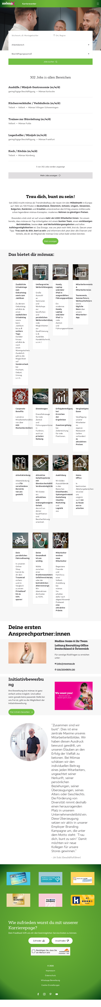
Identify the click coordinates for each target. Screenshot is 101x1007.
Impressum (50, 970)
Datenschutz (50, 975)
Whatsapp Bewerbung (50, 980)
